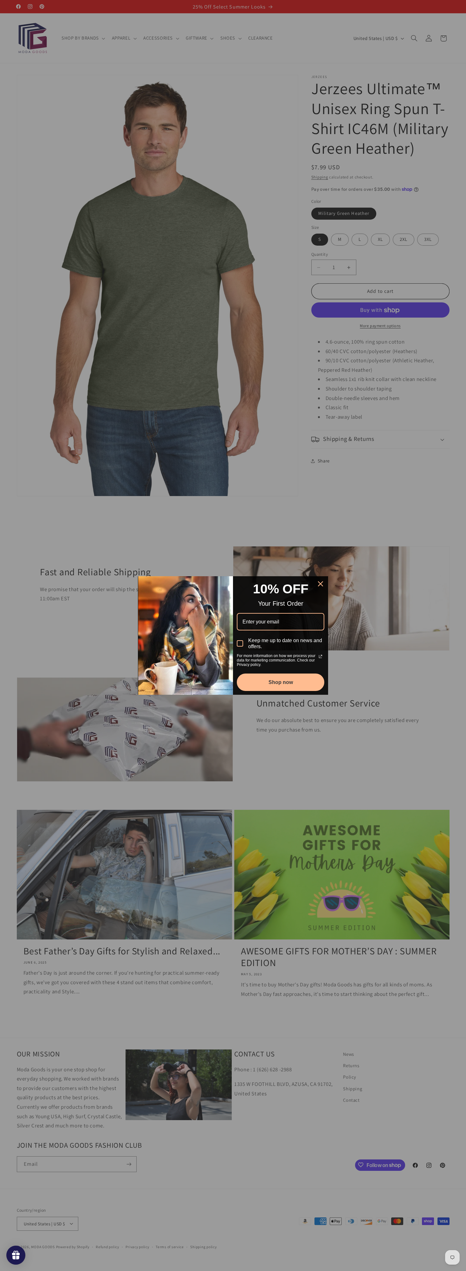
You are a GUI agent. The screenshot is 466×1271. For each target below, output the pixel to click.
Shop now (281, 682)
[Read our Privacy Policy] (320, 656)
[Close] (320, 583)
